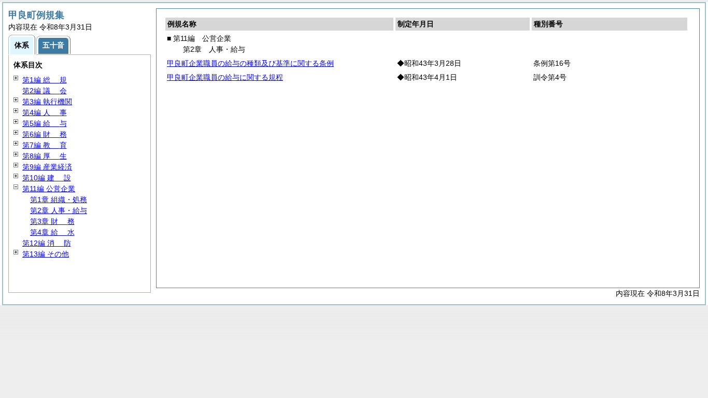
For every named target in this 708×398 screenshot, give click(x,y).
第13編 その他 (45, 254)
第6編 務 (44, 134)
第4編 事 (44, 112)
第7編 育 (44, 145)
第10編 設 (46, 178)
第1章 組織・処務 (58, 199)
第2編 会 (44, 91)
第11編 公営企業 (48, 188)
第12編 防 (46, 243)
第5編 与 (44, 123)
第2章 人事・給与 (58, 210)
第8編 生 (44, 156)
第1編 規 (44, 80)
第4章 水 (52, 232)
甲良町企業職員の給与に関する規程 (225, 77)
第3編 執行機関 (47, 101)
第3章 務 (52, 221)
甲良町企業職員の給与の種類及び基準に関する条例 (250, 63)
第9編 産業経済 (47, 167)
